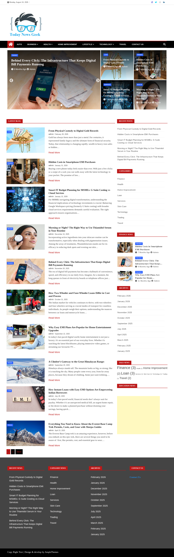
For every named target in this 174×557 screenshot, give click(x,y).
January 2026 (123, 301)
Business (31, 44)
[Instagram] (160, 2)
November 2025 (124, 312)
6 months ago (20, 65)
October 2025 (123, 318)
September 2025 (124, 323)
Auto (19, 44)
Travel (122, 44)
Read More (54, 152)
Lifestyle (87, 44)
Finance (140, 54)
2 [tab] (50, 105)
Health (47, 44)
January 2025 (123, 351)
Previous (10, 79)
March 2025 (122, 340)
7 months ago (145, 70)
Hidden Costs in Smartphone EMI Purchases (145, 62)
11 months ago (144, 281)
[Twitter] (156, 2)
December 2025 (124, 307)
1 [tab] (46, 105)
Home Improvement (67, 44)
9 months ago (144, 267)
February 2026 (124, 296)
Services (107, 84)
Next (97, 79)
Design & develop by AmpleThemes (41, 552)
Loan (13, 55)
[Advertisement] (138, 415)
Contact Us (137, 44)
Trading (120, 217)
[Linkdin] (164, 2)
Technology (105, 44)
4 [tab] (57, 105)
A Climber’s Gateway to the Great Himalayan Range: (76, 361)
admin (32, 65)
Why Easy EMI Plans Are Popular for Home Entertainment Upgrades (147, 277)
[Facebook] (152, 2)
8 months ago (145, 102)
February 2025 (124, 346)
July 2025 (121, 329)
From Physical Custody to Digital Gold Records (45, 60)
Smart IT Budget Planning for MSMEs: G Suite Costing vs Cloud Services (116, 92)
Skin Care (121, 206)
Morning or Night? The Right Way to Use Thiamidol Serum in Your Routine (26, 511)
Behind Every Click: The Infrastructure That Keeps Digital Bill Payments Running (149, 262)
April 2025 (122, 334)
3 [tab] (54, 105)
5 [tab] (61, 105)
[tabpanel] (53, 79)
